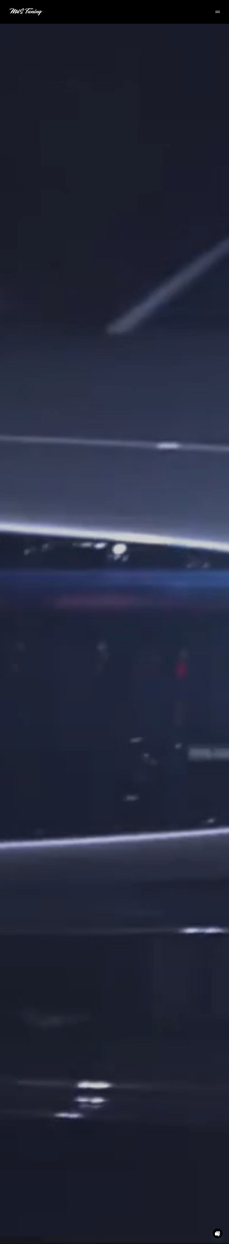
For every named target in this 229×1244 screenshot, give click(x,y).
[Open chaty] (218, 1233)
